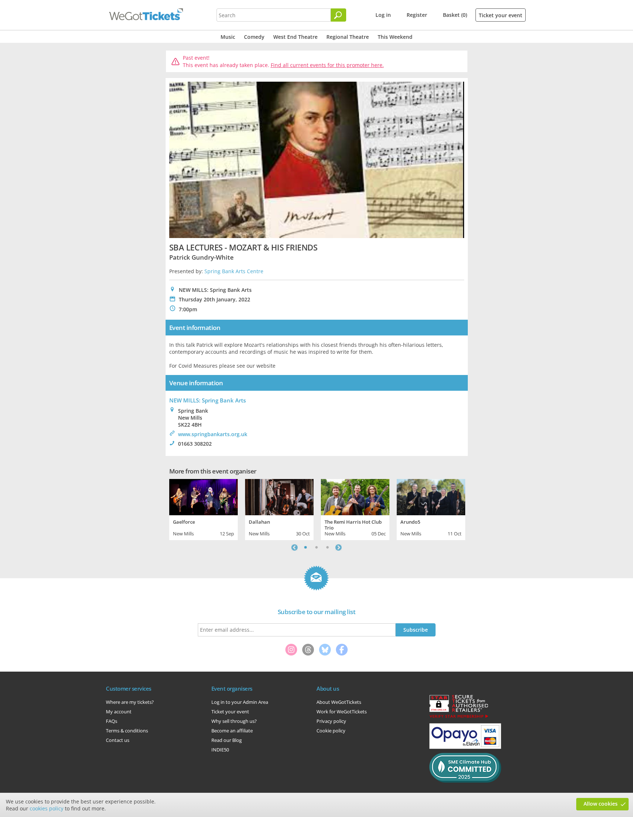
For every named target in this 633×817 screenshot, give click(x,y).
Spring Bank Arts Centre (233, 271)
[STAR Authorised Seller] (458, 717)
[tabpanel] (203, 508)
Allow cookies (601, 803)
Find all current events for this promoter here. (327, 65)
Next (338, 547)
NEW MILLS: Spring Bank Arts (207, 400)
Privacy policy (331, 721)
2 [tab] (316, 547)
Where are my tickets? (130, 702)
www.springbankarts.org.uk (212, 434)
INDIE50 (220, 749)
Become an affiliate (232, 730)
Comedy (254, 36)
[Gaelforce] (203, 496)
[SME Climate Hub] (465, 780)
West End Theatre (295, 36)
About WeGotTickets (338, 702)
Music (228, 36)
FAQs (111, 721)
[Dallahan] (279, 496)
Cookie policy (330, 730)
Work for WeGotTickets (341, 711)
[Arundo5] (431, 496)
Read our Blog (226, 740)
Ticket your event (500, 15)
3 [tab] (327, 547)
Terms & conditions (127, 730)
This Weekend (395, 36)
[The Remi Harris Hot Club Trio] (355, 496)
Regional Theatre (347, 36)
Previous (294, 547)
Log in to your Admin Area (239, 702)
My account (119, 711)
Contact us (117, 740)
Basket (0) (455, 14)
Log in (383, 14)
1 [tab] (305, 547)
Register (417, 14)
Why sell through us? (234, 721)
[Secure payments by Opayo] (465, 747)
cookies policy (46, 808)
